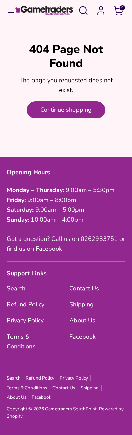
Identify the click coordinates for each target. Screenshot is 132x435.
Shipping (81, 304)
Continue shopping (66, 110)
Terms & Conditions (27, 388)
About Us (82, 320)
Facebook (82, 337)
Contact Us (84, 288)
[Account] (101, 8)
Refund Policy (25, 304)
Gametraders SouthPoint (71, 409)
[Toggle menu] (7, 10)
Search (16, 288)
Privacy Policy (25, 320)
